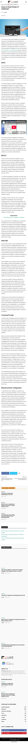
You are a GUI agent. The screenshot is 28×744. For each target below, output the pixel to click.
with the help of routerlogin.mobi (9, 50)
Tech (2, 4)
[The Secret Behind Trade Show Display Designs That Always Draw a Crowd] (14, 558)
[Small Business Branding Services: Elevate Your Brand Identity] (22, 517)
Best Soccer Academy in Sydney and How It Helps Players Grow (8, 505)
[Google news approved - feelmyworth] (14, 663)
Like (25, 730)
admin (5, 12)
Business (3, 491)
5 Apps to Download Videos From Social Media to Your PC (7, 479)
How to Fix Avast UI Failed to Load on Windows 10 (21, 479)
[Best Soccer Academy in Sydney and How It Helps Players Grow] (22, 506)
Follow (24, 733)
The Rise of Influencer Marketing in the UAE (7, 494)
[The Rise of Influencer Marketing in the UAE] (22, 495)
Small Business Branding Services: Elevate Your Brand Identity (8, 516)
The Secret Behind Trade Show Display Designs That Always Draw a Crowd (12, 570)
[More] (19, 473)
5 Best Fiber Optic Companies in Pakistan (14, 217)
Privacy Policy (14, 741)
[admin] (2, 12)
